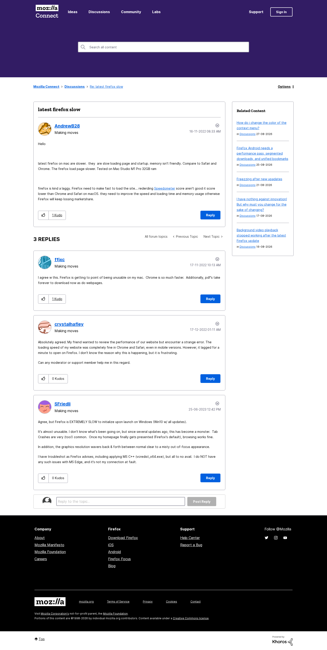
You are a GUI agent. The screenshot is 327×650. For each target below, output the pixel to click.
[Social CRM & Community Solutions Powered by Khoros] (282, 640)
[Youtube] (285, 538)
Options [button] (284, 86)
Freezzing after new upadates (259, 179)
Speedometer (164, 188)
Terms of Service (118, 601)
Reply (210, 215)
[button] (43, 215)
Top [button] (42, 639)
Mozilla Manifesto (49, 545)
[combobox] (163, 47)
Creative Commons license (191, 618)
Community (131, 12)
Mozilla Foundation (50, 552)
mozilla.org (86, 601)
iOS (111, 545)
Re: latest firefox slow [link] (106, 86)
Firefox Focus (119, 559)
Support (256, 12)
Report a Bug (191, 545)
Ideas (72, 12)
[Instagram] (276, 538)
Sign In (281, 12)
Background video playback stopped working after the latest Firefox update (261, 235)
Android (114, 552)
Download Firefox (123, 538)
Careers (40, 559)
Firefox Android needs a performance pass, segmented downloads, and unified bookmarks (262, 153)
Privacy (148, 601)
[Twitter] (266, 538)
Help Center (190, 538)
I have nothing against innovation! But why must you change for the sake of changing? (262, 204)
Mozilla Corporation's (55, 613)
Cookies (171, 601)
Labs (156, 12)
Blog (111, 566)
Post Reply (201, 501)
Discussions (99, 12)
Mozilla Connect (46, 12)
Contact (195, 601)
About (39, 538)
